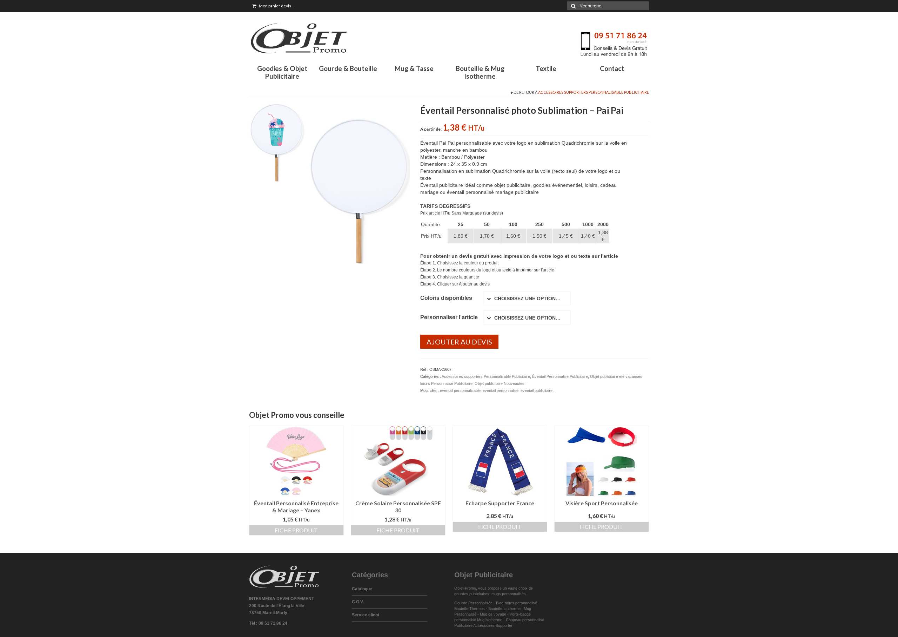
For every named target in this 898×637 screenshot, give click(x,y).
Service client (365, 614)
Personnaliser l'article (449, 317)
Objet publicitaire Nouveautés (499, 383)
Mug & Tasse (414, 68)
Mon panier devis (275, 5)
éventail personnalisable (460, 390)
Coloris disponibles (446, 298)
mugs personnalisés (508, 594)
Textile (546, 68)
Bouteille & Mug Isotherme (480, 72)
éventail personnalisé (500, 390)
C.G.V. (358, 601)
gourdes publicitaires (471, 594)
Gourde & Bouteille (348, 68)
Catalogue (362, 588)
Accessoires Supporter (492, 625)
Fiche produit (296, 530)
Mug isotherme (489, 620)
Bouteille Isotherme (505, 608)
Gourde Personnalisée (473, 603)
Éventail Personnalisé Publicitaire (560, 376)
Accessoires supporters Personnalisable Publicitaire (593, 92)
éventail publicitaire (536, 390)
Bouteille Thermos (469, 608)
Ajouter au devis (459, 341)
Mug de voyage (493, 614)
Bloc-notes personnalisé (516, 603)
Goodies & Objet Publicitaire (282, 72)
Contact (612, 68)
